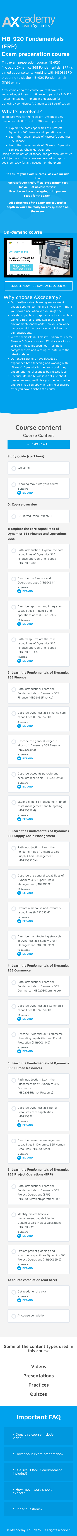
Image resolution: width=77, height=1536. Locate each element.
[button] (38, 1436)
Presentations (38, 1375)
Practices (38, 1384)
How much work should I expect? (33, 1491)
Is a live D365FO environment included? (37, 1471)
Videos (38, 1366)
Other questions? (29, 1509)
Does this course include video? (33, 1436)
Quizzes (38, 1394)
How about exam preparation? (39, 1454)
